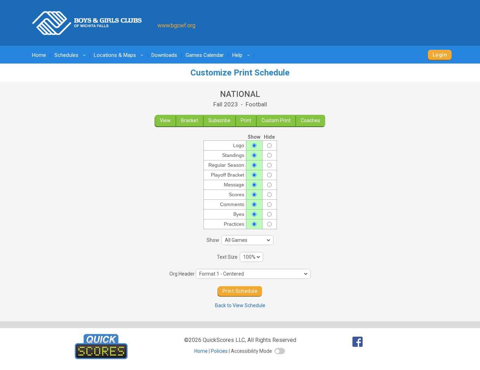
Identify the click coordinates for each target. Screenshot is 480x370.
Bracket (189, 120)
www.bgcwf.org (176, 25)
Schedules (71, 55)
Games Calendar (205, 55)
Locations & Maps (119, 55)
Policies (219, 351)
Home (39, 55)
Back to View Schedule (240, 305)
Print (246, 120)
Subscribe (219, 120)
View (165, 120)
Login (440, 55)
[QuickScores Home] (101, 357)
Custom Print (276, 120)
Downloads (164, 55)
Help (242, 55)
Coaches (310, 120)
